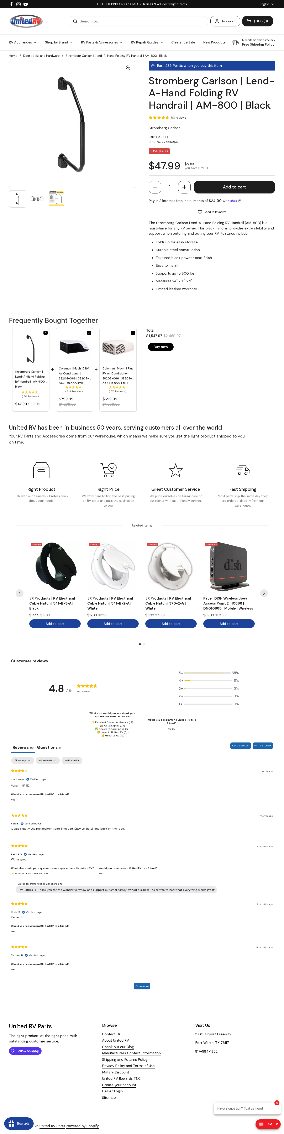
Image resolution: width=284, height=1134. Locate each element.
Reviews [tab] (23, 747)
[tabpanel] (142, 875)
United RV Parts (52, 1126)
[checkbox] (72, 760)
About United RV (115, 1040)
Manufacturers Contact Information (131, 1053)
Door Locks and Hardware (41, 56)
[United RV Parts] (26, 21)
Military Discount (115, 1072)
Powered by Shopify (82, 1126)
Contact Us (111, 1034)
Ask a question (240, 745)
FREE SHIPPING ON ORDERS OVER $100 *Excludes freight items (142, 4)
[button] (155, 187)
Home (13, 56)
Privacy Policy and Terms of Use (128, 1065)
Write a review (262, 745)
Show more (142, 986)
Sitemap (109, 1097)
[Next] (264, 593)
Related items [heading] (142, 525)
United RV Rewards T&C (121, 1078)
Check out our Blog (118, 1047)
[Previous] (19, 593)
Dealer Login (112, 1091)
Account (229, 21)
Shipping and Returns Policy (125, 1059)
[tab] (48, 747)
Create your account (119, 1085)
